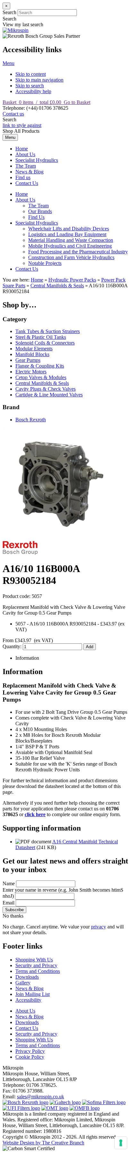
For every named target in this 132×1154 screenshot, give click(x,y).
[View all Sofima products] (104, 1102)
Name (9, 883)
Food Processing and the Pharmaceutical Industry (78, 251)
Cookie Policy (29, 1057)
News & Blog (29, 171)
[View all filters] (21, 1108)
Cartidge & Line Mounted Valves (49, 394)
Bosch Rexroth (30, 419)
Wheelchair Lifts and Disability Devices (68, 228)
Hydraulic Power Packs (72, 280)
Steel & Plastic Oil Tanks (40, 337)
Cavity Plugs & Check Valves (45, 389)
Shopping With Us (34, 959)
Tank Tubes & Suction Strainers (47, 331)
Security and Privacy (36, 965)
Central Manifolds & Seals (57, 285)
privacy (98, 926)
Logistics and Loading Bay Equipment (67, 234)
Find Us (36, 217)
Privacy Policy (30, 1051)
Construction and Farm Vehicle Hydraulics (71, 257)
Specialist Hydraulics (36, 160)
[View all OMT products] (54, 1108)
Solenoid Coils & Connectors (45, 343)
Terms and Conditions (37, 971)
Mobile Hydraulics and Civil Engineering (70, 246)
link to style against (22, 125)
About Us (25, 154)
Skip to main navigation (39, 80)
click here (35, 814)
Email (8, 902)
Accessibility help (33, 91)
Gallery (22, 982)
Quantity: (13, 646)
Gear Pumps (27, 360)
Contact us (13, 113)
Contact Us (26, 183)
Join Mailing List (32, 994)
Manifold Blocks (32, 354)
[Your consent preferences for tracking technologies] (121, 1143)
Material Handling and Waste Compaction (70, 240)
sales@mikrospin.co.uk (40, 1096)
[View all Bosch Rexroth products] (25, 1102)
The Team (25, 166)
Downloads (27, 977)
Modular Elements (34, 348)
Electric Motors (30, 371)
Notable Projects (45, 263)
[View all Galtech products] (65, 1102)
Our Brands (40, 211)
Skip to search (29, 85)
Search (9, 12)
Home (21, 148)
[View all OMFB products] (85, 1108)
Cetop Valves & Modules (40, 377)
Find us (22, 177)
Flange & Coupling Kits (39, 366)
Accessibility (28, 1000)
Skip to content (30, 74)
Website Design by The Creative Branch (43, 1142)
